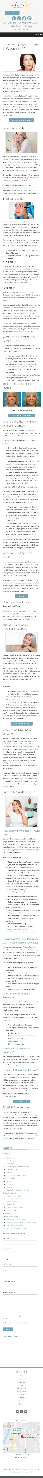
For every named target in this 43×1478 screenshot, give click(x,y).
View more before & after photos (21, 415)
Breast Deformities (13, 1202)
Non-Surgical (21, 1388)
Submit (8, 1329)
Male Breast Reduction (15, 1199)
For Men (21, 1385)
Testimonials (21, 1394)
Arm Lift (9, 1181)
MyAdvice (30, 1472)
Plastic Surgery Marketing (17, 1472)
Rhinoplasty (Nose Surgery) (16, 1175)
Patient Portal (12, 13)
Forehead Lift (11, 1172)
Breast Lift (10, 1205)
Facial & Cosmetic (9, 1158)
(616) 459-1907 (14, 23)
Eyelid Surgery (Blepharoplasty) (18, 1167)
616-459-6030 (26, 26)
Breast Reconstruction (15, 1208)
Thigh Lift (10, 1184)
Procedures (21, 1382)
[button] (37, 34)
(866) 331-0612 (24, 1454)
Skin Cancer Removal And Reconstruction (21, 1222)
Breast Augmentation (14, 1196)
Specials (21, 1401)
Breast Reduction (13, 1210)
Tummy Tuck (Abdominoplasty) (18, 1190)
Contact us (29, 1136)
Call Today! (21, 596)
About (22, 1379)
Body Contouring (9, 1178)
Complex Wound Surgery (16, 1225)
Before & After (21, 1391)
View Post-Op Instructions (21, 723)
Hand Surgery (8, 1213)
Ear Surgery (11, 1164)
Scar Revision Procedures (16, 1219)
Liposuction (11, 1187)
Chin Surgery (11, 1161)
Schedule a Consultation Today (21, 120)
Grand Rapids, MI (21, 29)
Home (21, 1376)
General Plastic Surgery (11, 1216)
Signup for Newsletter (8, 1318)
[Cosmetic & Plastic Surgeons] (21, 9)
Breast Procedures (9, 1193)
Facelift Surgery (12, 1169)
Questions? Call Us (21, 1101)
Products (22, 1398)
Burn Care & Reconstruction (17, 1228)
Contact (21, 1404)
